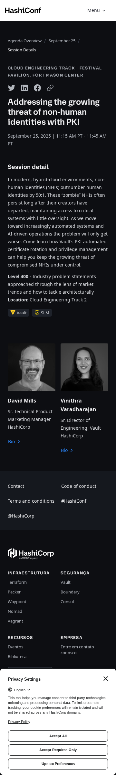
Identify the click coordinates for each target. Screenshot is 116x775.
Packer (14, 592)
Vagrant (15, 621)
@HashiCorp (21, 516)
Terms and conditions (31, 501)
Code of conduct (78, 486)
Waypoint (17, 601)
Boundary (70, 592)
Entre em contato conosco (77, 649)
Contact (16, 486)
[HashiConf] (23, 10)
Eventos (15, 647)
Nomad (15, 611)
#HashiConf (73, 501)
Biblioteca (17, 656)
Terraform (17, 582)
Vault (66, 582)
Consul (67, 601)
